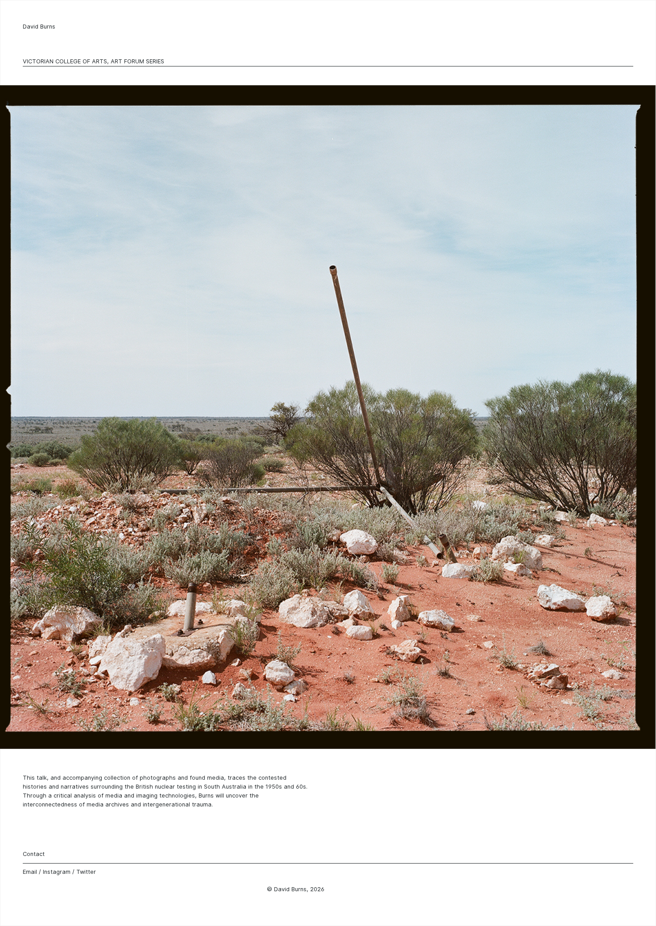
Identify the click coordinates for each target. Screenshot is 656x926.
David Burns (39, 26)
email (30, 871)
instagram (57, 871)
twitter (86, 871)
